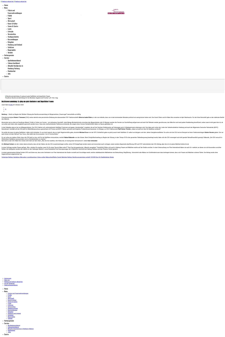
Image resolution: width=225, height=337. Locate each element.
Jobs (9, 73)
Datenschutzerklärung (11, 285)
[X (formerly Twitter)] (5, 109)
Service (6, 58)
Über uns (7, 280)
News (6, 7)
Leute (9, 29)
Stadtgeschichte (13, 36)
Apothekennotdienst (14, 60)
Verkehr (10, 52)
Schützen (11, 47)
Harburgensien (9, 55)
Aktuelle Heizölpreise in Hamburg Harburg (15, 67)
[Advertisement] (40, 15)
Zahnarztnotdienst (14, 63)
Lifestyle (10, 31)
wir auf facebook (9, 283)
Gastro (6, 76)
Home (6, 5)
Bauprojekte (12, 50)
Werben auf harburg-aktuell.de (13, 282)
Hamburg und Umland (15, 44)
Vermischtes (12, 34)
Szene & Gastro (13, 26)
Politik (11, 105)
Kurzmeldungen (13, 39)
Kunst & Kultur (12, 23)
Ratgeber (11, 42)
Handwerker (12, 71)
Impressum (7, 278)
